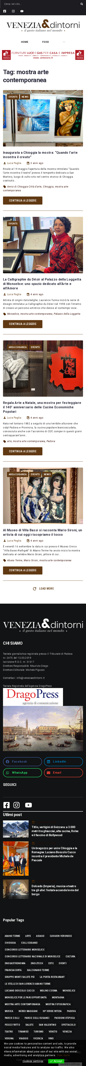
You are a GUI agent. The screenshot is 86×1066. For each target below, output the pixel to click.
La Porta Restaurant (52, 977)
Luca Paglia (14, 163)
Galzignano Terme (38, 970)
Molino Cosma (48, 990)
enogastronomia (15, 963)
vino (51, 1038)
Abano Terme (14, 560)
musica (9, 1011)
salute (29, 1024)
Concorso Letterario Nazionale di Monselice (32, 956)
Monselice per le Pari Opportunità (26, 997)
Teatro (9, 1031)
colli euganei (29, 942)
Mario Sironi (31, 560)
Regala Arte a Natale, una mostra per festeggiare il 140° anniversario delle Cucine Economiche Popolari (42, 407)
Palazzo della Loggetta (67, 313)
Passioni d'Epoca (64, 1018)
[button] (22, 761)
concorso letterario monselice (24, 949)
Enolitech (37, 963)
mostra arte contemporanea (36, 313)
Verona (9, 1038)
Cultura (70, 956)
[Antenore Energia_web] (43, 55)
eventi (62, 963)
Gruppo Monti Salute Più (20, 977)
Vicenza (38, 1038)
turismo (39, 1031)
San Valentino (47, 1024)
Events (13, 96)
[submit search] (82, 4)
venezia (67, 1031)
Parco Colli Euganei (37, 1018)
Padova (51, 441)
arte (9, 441)
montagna (58, 997)
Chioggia (48, 186)
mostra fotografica (58, 1004)
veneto (53, 1031)
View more (63, 1055)
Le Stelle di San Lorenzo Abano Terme (28, 983)
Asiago (40, 936)
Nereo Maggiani (28, 1011)
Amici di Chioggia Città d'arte (24, 186)
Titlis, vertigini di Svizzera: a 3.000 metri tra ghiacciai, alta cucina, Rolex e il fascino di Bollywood (55, 831)
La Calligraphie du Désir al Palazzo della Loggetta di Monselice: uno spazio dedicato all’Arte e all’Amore (42, 284)
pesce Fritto (12, 1024)
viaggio (23, 1038)
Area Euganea (18, 347)
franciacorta (13, 970)
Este (51, 963)
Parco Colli (12, 1018)
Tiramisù (23, 1031)
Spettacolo (68, 1024)
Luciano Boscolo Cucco (20, 990)
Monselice (13, 313)
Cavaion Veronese (61, 936)
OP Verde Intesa (52, 1011)
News (25, 96)
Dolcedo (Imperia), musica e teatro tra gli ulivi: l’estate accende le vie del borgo (55, 890)
